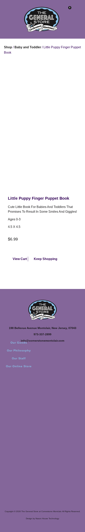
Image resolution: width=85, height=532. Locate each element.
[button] (5, 10)
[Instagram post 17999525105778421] (63, 398)
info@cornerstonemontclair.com (42, 340)
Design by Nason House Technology (42, 518)
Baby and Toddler (27, 47)
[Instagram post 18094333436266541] (63, 410)
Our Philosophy (19, 350)
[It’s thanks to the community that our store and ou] (22, 444)
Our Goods (18, 342)
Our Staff (19, 358)
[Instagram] (42, 381)
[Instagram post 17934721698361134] (22, 398)
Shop (8, 47)
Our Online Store (19, 366)
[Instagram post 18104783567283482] (22, 410)
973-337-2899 (42, 334)
